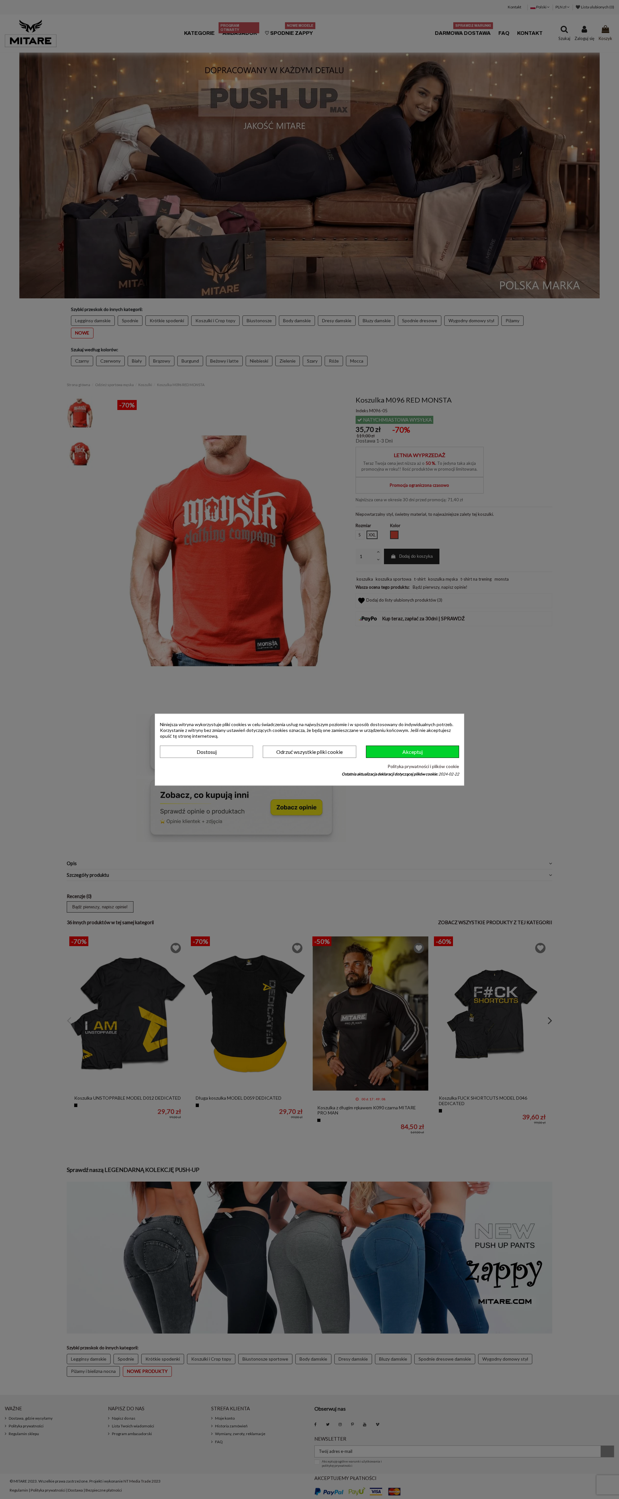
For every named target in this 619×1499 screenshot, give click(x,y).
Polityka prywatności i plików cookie (423, 766)
